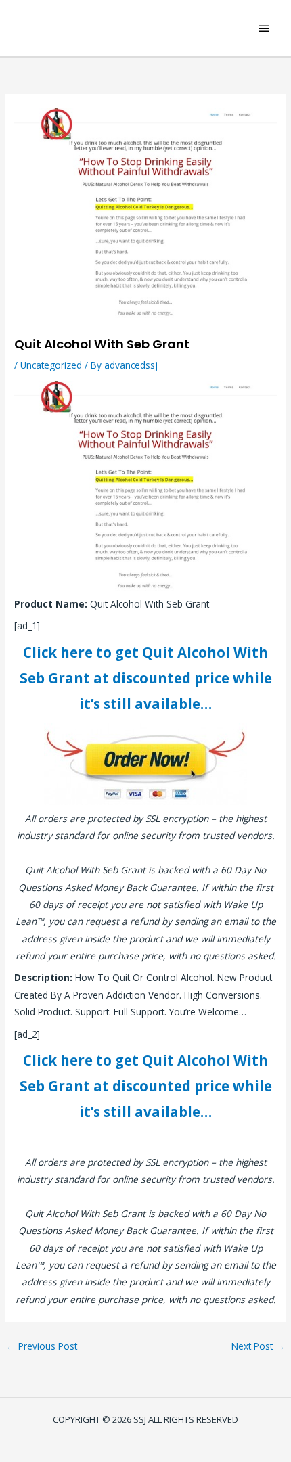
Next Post (258, 1346)
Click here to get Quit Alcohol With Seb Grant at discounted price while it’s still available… (146, 678)
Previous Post (41, 1346)
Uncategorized (51, 365)
